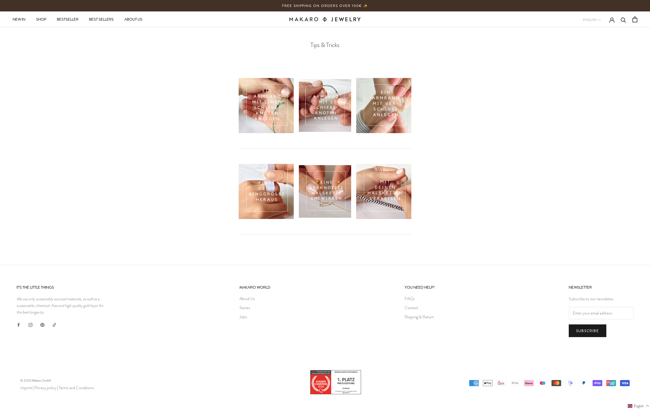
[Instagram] (30, 324)
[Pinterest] (42, 324)
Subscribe (587, 330)
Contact (411, 308)
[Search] (623, 19)
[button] (638, 405)
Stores (244, 308)
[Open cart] (634, 19)
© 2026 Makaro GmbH (35, 380)
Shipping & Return (419, 317)
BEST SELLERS (101, 19)
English (590, 19)
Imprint (26, 388)
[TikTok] (54, 324)
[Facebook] (19, 324)
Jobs (243, 317)
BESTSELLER (67, 19)
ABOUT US (133, 19)
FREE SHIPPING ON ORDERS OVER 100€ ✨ (325, 5)
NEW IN (19, 19)
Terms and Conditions (76, 388)
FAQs (409, 299)
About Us (247, 299)
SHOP (41, 19)
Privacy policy (45, 388)
